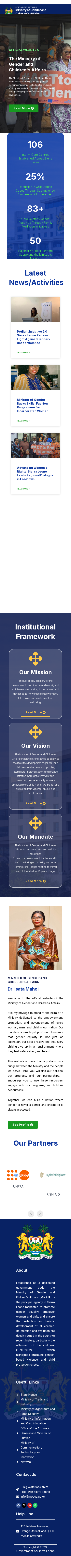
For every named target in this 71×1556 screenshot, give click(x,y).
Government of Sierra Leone (26, 7)
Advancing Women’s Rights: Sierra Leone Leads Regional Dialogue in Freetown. (35, 473)
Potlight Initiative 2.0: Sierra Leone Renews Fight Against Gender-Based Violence (33, 337)
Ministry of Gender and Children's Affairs (30, 12)
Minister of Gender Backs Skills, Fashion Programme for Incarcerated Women (32, 405)
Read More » (23, 353)
